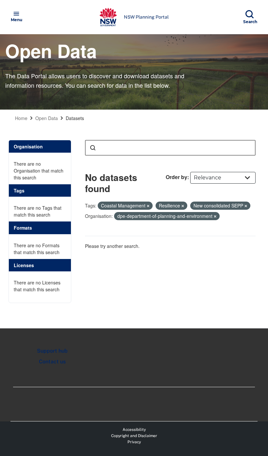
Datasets (75, 118)
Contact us (52, 361)
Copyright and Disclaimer (134, 435)
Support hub (52, 351)
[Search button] (93, 148)
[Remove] (148, 205)
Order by (176, 177)
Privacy (134, 442)
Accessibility (134, 429)
